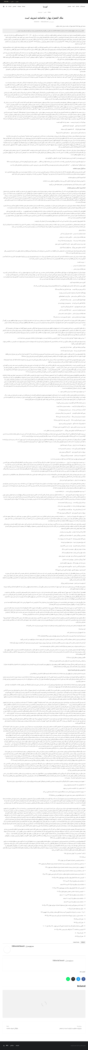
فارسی (12, 1)
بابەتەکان (77, 6)
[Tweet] (78, 979)
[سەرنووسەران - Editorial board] (7, 953)
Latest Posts (76, 942)
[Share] (83, 979)
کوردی (17, 1)
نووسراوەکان (82, 6)
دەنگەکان (12, 1046)
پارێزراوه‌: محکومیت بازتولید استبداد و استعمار (70, 1028)
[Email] (73, 979)
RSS (7, 1046)
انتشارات (9, 6)
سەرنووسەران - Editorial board (47, 22)
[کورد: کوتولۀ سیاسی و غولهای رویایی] (71, 1004)
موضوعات (19, 6)
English (6, 1)
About (83, 942)
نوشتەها (23, 6)
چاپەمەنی (69, 6)
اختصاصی (14, 6)
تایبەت (73, 6)
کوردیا (45, 7)
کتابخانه (17, 1046)
